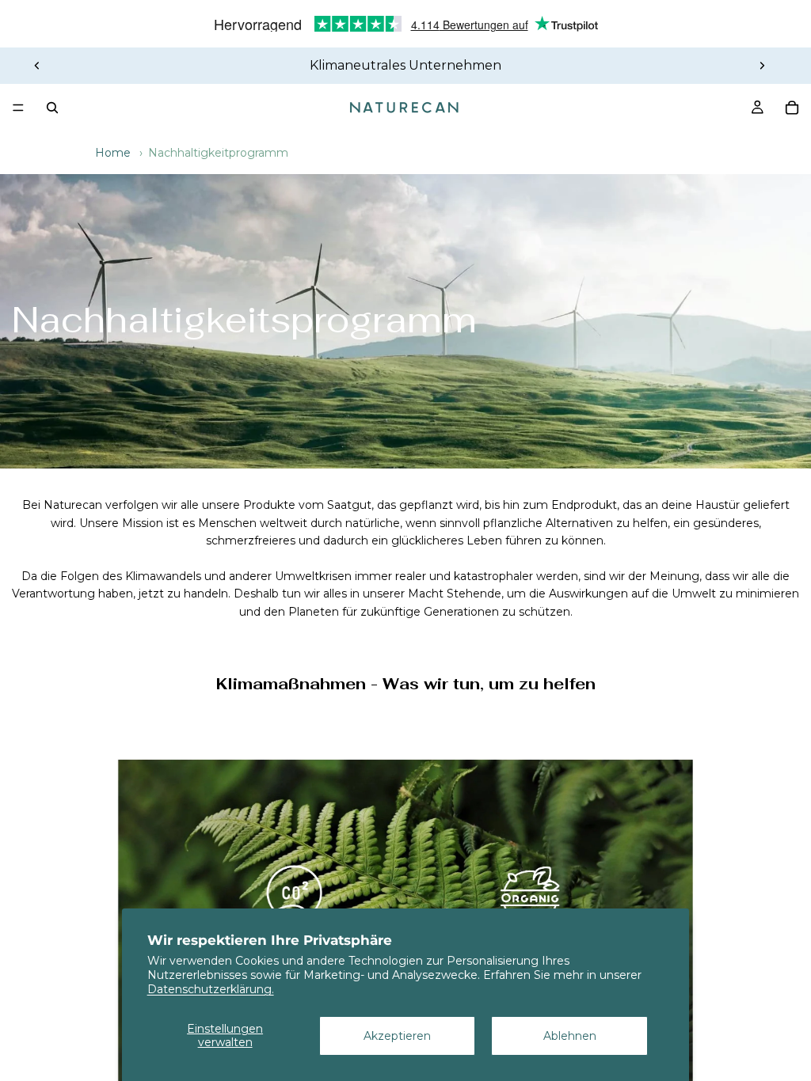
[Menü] (18, 107)
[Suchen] (52, 107)
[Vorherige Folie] (37, 65)
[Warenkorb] (792, 107)
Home (113, 153)
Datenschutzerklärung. (210, 989)
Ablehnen (569, 1036)
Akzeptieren (397, 1036)
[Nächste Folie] (761, 65)
